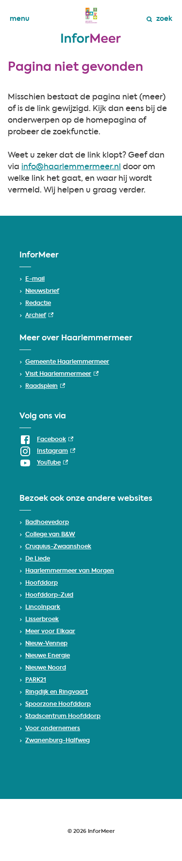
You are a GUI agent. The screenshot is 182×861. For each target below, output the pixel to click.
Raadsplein (45, 386)
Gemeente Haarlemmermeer (67, 362)
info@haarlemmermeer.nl (71, 167)
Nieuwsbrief (42, 291)
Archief (39, 316)
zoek (164, 19)
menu (20, 19)
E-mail (35, 279)
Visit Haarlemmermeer (62, 374)
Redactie (38, 303)
